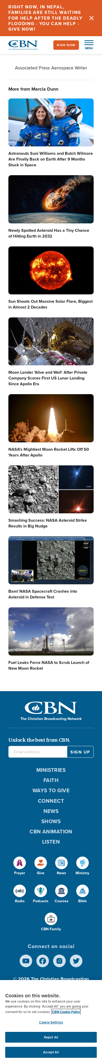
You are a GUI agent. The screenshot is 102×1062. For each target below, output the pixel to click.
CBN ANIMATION (51, 831)
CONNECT (51, 801)
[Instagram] (59, 961)
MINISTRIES (51, 770)
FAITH (51, 780)
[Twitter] (76, 961)
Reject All (51, 1037)
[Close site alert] (91, 18)
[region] (51, 1021)
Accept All (51, 1052)
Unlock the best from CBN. (39, 740)
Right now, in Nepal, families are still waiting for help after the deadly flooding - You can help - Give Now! (45, 18)
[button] (86, 45)
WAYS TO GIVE (51, 790)
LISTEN (51, 842)
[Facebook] (42, 961)
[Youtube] (26, 961)
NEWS (51, 811)
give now (66, 45)
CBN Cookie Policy (66, 1011)
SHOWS (51, 821)
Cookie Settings (51, 1022)
